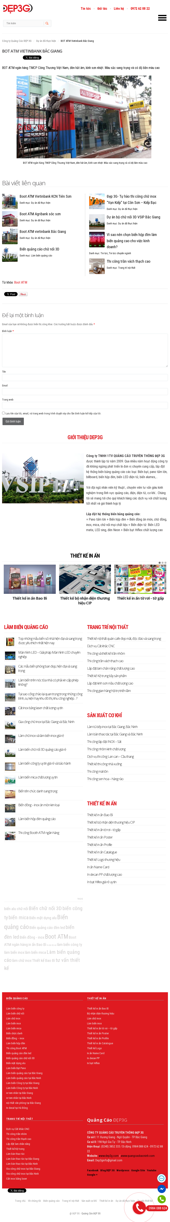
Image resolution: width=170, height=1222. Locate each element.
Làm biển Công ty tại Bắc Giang (22, 1083)
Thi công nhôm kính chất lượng (106, 749)
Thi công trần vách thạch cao (128, 261)
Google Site (138, 1170)
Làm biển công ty (15, 1008)
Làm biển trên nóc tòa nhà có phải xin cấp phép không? (48, 682)
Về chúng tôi (34, 1200)
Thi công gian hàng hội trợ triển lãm (109, 690)
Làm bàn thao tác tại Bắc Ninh (22, 1163)
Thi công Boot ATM (16, 1048)
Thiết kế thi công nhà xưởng (104, 764)
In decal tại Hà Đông (17, 1107)
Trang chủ (20, 1200)
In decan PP (93, 1058)
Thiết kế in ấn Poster (100, 837)
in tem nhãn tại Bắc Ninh (19, 1097)
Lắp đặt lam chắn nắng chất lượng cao (111, 668)
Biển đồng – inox (15, 1038)
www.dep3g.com (108, 1155)
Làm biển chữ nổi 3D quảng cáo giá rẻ (42, 749)
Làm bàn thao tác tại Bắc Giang (22, 1158)
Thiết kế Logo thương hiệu (103, 859)
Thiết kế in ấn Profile (99, 844)
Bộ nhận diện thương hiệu (100, 1013)
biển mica (18, 917)
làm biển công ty (69, 944)
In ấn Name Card (98, 867)
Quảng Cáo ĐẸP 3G (91, 1213)
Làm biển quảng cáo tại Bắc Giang (24, 1073)
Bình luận (8, 331)
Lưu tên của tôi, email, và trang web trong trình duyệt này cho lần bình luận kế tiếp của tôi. (53, 413)
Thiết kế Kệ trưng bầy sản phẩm (106, 676)
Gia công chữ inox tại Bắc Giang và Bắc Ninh (46, 721)
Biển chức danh (14, 1033)
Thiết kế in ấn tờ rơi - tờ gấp (140, 598)
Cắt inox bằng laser (16, 1178)
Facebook (92, 1170)
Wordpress (123, 1170)
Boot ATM (20, 282)
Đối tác (102, 9)
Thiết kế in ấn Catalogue (102, 852)
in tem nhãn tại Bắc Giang (19, 1093)
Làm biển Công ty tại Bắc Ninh (22, 1088)
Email (5, 385)
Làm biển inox (13, 1023)
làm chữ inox (22, 960)
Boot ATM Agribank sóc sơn (40, 214)
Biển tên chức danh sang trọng (37, 791)
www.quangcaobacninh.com (138, 1155)
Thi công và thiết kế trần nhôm (106, 653)
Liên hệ (119, 9)
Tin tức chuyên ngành (120, 253)
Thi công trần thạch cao (18, 1138)
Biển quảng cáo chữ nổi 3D (39, 249)
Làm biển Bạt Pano (16, 1068)
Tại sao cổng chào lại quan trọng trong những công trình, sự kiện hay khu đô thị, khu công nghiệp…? (50, 696)
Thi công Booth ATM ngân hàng (38, 832)
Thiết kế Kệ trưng (15, 1148)
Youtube (151, 1170)
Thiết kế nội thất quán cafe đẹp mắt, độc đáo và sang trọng (124, 638)
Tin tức (86, 9)
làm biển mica (35, 952)
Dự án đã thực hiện (46, 40)
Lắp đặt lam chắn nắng (18, 1143)
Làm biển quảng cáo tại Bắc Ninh (23, 1078)
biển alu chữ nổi (16, 908)
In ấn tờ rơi (51, 945)
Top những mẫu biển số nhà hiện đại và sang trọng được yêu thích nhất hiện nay (50, 640)
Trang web (7, 399)
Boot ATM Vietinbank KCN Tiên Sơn (46, 196)
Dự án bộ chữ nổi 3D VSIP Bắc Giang (133, 217)
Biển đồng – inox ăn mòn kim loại (38, 805)
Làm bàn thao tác (15, 1153)
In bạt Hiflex (93, 1063)
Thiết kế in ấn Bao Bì (29, 598)
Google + (92, 1174)
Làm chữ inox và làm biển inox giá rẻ (41, 735)
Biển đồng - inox (32, 937)
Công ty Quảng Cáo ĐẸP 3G (17, 40)
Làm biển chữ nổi (15, 1013)
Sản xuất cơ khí (89, 1200)
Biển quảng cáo (51, 1200)
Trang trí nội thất (126, 267)
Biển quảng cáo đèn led (47, 927)
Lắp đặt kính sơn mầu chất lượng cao (110, 683)
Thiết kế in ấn (85, 556)
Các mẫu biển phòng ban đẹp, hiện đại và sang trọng (47, 668)
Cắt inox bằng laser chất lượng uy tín (40, 708)
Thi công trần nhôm (16, 1133)
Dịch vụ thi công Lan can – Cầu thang (110, 756)
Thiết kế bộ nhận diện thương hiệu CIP (85, 600)
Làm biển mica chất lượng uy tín (37, 777)
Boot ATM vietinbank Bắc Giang (43, 231)
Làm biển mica (13, 1028)
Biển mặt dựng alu (43, 917)
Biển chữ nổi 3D (45, 908)
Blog (26, 9)
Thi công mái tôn (97, 771)
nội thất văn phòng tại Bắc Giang (23, 1102)
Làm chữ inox (13, 1018)
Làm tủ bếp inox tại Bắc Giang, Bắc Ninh (112, 726)
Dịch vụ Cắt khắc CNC (101, 646)
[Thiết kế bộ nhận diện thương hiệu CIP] (85, 579)
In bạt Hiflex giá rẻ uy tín (101, 882)
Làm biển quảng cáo (41, 255)
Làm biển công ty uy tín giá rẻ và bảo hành (44, 763)
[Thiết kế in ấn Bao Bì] (30, 579)
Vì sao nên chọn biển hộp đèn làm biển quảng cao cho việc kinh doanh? (132, 240)
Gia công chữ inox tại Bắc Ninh (22, 1173)
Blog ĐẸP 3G (107, 1170)
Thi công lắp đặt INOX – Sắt (104, 741)
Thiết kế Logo (94, 1048)
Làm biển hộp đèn (15, 1043)
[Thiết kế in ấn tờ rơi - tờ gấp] (140, 579)
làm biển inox (14, 952)
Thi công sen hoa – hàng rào (105, 779)
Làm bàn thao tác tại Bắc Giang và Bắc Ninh (115, 734)
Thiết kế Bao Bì (43, 960)
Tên (4, 371)
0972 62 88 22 (140, 9)
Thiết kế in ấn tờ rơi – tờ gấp (103, 829)
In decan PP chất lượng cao (104, 874)
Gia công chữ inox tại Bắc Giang (23, 1168)
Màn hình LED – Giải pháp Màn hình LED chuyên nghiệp (49, 654)
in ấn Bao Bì (37, 944)
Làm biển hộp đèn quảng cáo (37, 819)
